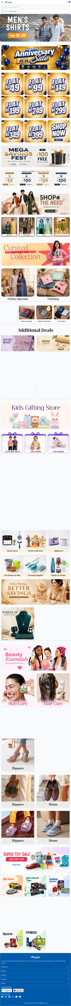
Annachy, (35, 1003)
